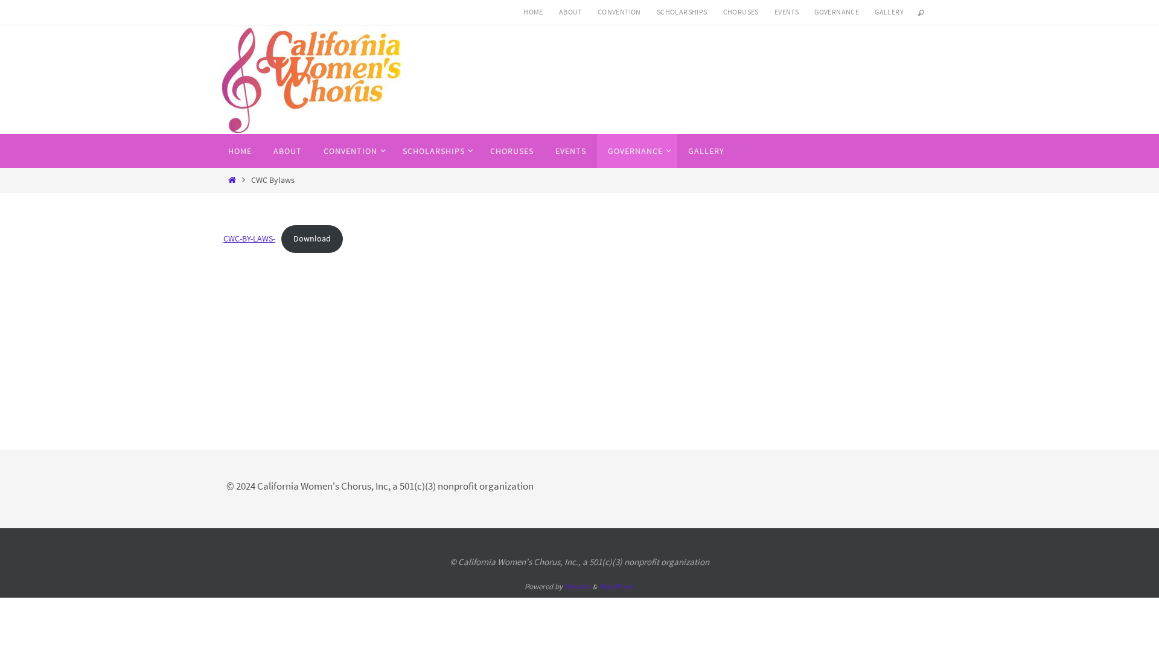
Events (786, 11)
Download (312, 239)
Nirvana (577, 586)
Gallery (889, 11)
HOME (533, 11)
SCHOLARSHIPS (682, 11)
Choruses (741, 11)
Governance (836, 11)
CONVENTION (619, 11)
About (570, 11)
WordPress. (617, 586)
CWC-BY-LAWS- (249, 239)
